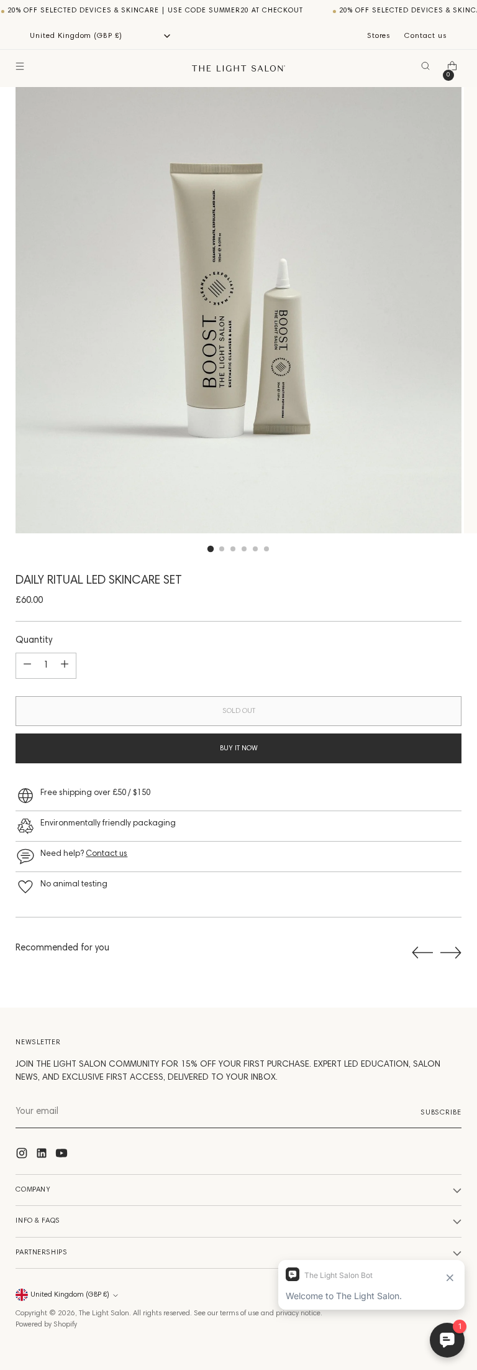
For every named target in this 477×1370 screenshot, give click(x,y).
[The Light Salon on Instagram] (23, 1156)
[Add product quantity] (64, 665)
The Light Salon (104, 1313)
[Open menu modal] (22, 68)
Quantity (34, 640)
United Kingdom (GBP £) (69, 1295)
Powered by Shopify (46, 1324)
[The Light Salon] (238, 68)
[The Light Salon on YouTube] (62, 1156)
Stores (379, 36)
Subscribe (440, 1112)
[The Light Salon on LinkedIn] (42, 1156)
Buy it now (239, 748)
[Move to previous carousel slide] (422, 952)
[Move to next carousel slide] (450, 952)
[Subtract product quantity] (27, 665)
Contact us (425, 36)
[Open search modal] (428, 68)
